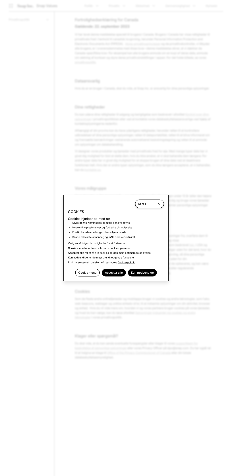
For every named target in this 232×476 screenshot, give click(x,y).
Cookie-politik (126, 262)
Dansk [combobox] (142, 203)
